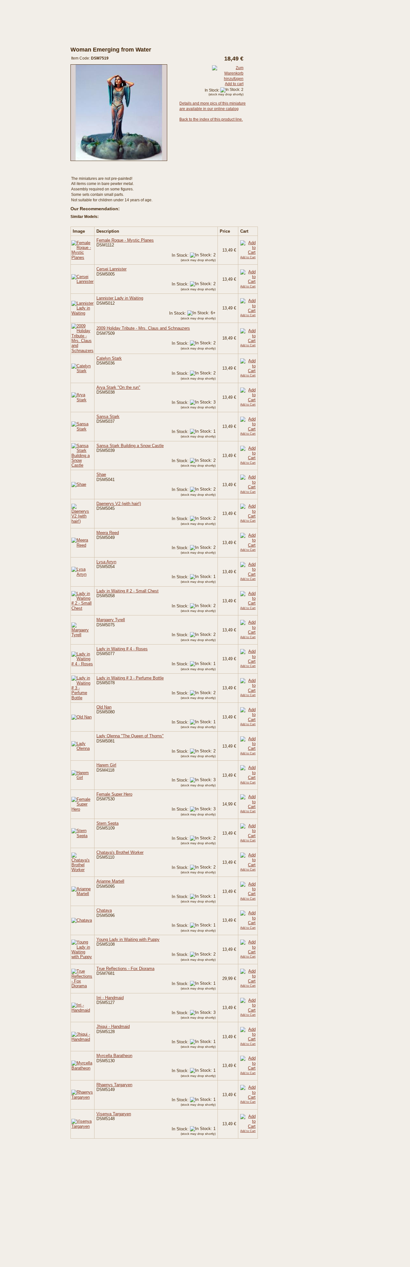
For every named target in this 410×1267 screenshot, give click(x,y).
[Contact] (29, 158)
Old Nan (103, 707)
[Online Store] (29, 45)
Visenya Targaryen (113, 1113)
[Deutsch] (75, 10)
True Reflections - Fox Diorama (125, 968)
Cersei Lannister (111, 269)
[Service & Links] (29, 146)
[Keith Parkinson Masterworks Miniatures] (29, 65)
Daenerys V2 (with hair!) (118, 503)
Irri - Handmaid (110, 997)
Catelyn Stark (109, 358)
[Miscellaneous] (29, 94)
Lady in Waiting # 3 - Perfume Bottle (130, 678)
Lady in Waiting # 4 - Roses (122, 648)
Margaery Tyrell (110, 619)
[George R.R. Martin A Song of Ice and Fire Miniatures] (29, 83)
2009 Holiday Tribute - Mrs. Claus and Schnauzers (143, 328)
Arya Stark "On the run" (118, 387)
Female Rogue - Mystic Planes (125, 240)
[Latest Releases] (29, 54)
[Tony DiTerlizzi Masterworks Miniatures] (29, 71)
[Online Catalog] (29, 37)
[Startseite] (29, 12)
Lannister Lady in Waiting (119, 298)
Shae (101, 474)
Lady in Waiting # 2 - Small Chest (127, 591)
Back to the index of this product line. (211, 119)
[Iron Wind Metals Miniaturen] (29, 100)
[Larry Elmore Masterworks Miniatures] (29, 60)
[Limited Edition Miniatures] (29, 89)
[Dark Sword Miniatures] (29, 29)
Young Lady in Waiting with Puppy (128, 939)
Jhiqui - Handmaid (113, 1026)
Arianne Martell (110, 881)
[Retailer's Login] (29, 133)
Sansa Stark (107, 416)
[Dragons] (29, 106)
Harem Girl (106, 765)
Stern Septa (107, 823)
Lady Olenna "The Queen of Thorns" (130, 736)
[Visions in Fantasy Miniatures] (29, 77)
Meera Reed (107, 532)
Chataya (104, 910)
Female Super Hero (114, 794)
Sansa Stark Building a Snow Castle (130, 445)
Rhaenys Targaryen (114, 1084)
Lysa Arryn (106, 561)
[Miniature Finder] (29, 121)
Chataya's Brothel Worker (120, 852)
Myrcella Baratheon (114, 1055)
